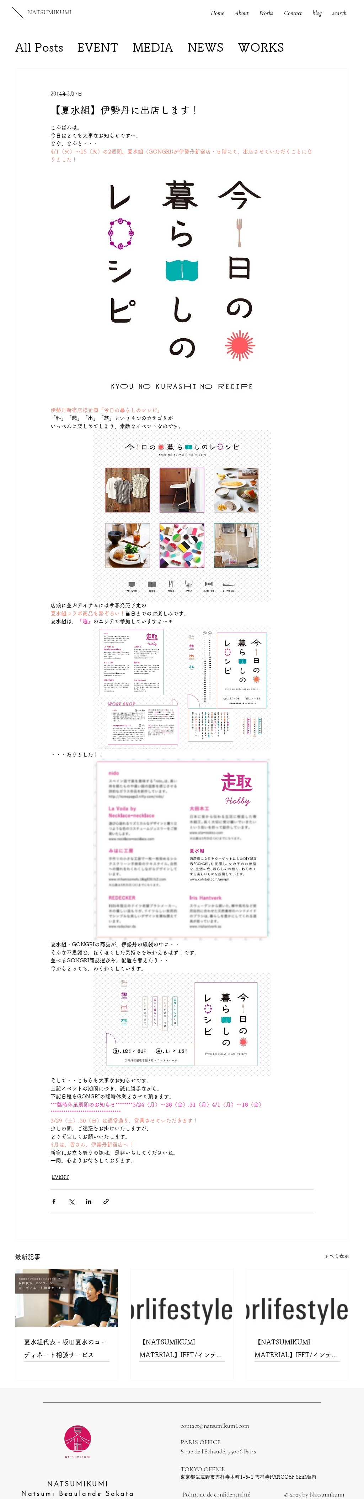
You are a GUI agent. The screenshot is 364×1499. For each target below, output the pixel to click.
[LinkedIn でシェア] (88, 1201)
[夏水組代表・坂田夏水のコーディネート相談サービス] (66, 1298)
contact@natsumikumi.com (215, 1426)
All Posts (39, 47)
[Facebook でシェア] (53, 1201)
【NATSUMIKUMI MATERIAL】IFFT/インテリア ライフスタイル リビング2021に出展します (296, 1350)
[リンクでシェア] (106, 1201)
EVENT (97, 47)
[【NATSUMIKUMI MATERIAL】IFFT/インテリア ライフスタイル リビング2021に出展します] (297, 1298)
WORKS (261, 47)
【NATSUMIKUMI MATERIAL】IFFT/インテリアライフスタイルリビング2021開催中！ (181, 1350)
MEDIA (153, 47)
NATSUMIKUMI (49, 12)
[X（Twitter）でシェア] (71, 1201)
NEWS (206, 47)
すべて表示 (336, 1255)
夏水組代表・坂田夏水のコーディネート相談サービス (65, 1348)
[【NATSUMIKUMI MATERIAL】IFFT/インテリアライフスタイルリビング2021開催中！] (182, 1298)
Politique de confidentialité (216, 1494)
